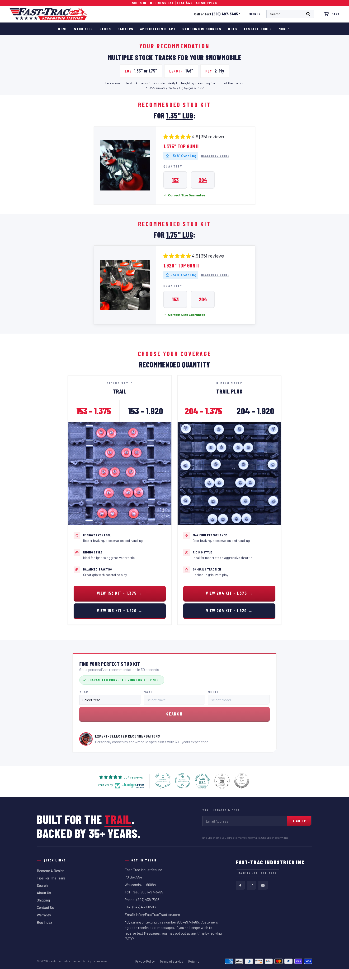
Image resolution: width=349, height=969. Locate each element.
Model (213, 691)
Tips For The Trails (51, 878)
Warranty (44, 915)
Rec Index (44, 922)
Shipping (43, 900)
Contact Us (45, 907)
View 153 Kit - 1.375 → (120, 593)
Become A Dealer (50, 871)
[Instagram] (251, 885)
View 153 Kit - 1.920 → (119, 610)
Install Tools (258, 29)
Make (148, 691)
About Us (44, 893)
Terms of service (171, 961)
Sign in (255, 14)
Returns (193, 961)
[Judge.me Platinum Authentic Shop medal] (162, 780)
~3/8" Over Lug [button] (183, 155)
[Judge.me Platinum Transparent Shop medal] (182, 780)
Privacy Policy (145, 961)
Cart (336, 14)
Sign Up (299, 821)
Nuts (232, 29)
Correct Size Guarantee (186, 195)
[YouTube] (263, 885)
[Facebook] (240, 885)
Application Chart (158, 29)
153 (175, 180)
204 (203, 180)
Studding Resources (201, 29)
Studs (105, 29)
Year (83, 691)
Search (42, 885)
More (283, 29)
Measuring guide (215, 155)
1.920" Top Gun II (181, 265)
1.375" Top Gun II (181, 146)
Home (62, 29)
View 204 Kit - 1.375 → (229, 593)
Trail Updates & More (221, 810)
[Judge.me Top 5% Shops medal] (241, 780)
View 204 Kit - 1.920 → (229, 610)
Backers (125, 29)
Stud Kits (83, 29)
